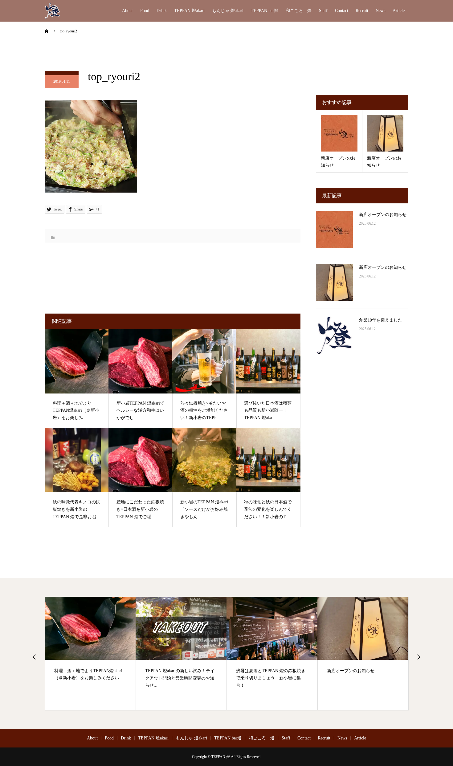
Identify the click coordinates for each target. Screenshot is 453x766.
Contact (341, 10)
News (380, 10)
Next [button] (419, 657)
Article (399, 10)
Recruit (362, 10)
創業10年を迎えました (380, 320)
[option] (90, 653)
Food (144, 10)
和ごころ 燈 (299, 10)
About (127, 10)
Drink (162, 10)
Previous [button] (34, 657)
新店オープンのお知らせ (382, 214)
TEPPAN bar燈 (264, 10)
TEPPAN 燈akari (189, 10)
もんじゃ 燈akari (227, 10)
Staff (323, 10)
